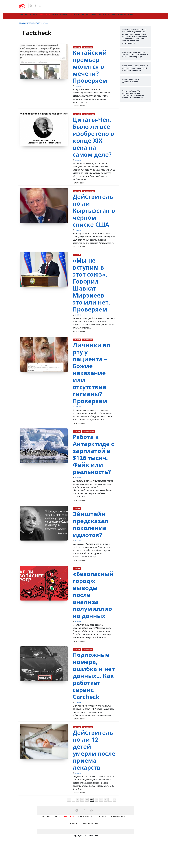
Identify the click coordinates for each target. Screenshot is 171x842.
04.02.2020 (78, 86)
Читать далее (79, 105)
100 (82, 800)
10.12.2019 (78, 773)
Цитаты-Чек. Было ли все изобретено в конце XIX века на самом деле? (93, 137)
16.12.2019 (78, 622)
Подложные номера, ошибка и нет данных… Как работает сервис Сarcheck (94, 676)
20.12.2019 (78, 541)
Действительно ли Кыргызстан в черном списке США (94, 210)
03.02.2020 (78, 160)
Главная (24, 14)
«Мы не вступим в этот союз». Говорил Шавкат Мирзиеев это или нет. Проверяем (91, 284)
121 (114, 800)
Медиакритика (89, 14)
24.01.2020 (78, 230)
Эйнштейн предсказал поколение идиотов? (90, 524)
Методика (104, 14)
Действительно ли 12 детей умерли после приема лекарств (94, 750)
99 (78, 800)
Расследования (118, 14)
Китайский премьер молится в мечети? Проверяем (90, 66)
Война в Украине (60, 14)
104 (101, 800)
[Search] (45, 6)
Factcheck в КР (87, 47)
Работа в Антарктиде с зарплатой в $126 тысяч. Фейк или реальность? (93, 454)
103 (96, 800)
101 (87, 800)
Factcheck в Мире (88, 114)
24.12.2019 (78, 478)
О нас (32, 14)
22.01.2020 (78, 315)
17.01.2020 (78, 407)
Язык (130, 14)
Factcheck (45, 14)
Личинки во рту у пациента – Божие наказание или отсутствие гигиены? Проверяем (91, 373)
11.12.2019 (78, 702)
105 (105, 800)
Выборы (73, 14)
